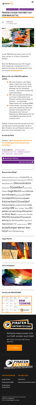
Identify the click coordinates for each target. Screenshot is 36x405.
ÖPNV (10, 231)
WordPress (11, 398)
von (9, 22)
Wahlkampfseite (16, 70)
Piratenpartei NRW (8, 382)
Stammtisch (7, 224)
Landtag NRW (8, 208)
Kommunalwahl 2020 (26, 9)
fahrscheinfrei (28, 188)
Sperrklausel (28, 220)
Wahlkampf (18, 154)
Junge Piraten (6, 379)
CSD (28, 180)
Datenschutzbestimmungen (26, 382)
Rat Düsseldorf (18, 220)
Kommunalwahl (24, 152)
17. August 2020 (11, 23)
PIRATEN (29, 214)
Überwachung (18, 231)
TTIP (14, 224)
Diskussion (5, 188)
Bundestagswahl (21, 180)
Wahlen (9, 154)
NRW (3, 214)
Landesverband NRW (23, 205)
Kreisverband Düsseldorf (16, 201)
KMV (23, 195)
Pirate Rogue (10, 400)
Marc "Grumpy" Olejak (22, 208)
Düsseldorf (20, 150)
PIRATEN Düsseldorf (11, 217)
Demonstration (22, 183)
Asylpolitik (24, 177)
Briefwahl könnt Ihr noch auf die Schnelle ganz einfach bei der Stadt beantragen (17, 143)
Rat (3, 154)
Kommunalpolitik (12, 9)
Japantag (19, 195)
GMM (23, 191)
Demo (11, 183)
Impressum (21, 379)
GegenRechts (15, 191)
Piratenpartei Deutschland (6, 386)
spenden (14, 348)
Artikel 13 (17, 177)
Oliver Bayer (10, 214)
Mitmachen (27, 211)
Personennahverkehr (21, 214)
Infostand (11, 194)
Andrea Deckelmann (8, 177)
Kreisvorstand (8, 205)
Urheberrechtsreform (22, 224)
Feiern (4, 191)
